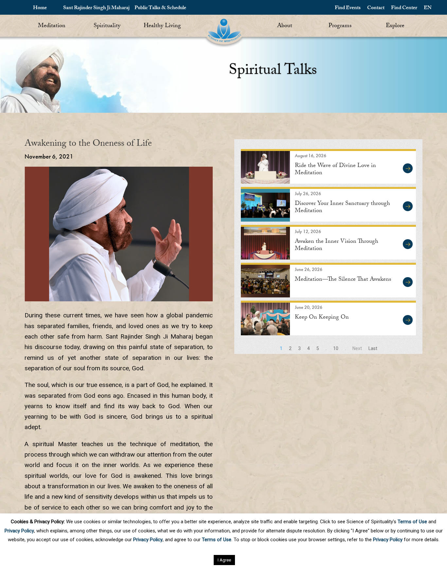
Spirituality (107, 26)
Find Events (348, 8)
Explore (395, 26)
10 (335, 348)
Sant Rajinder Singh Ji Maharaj (96, 8)
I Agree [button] (224, 560)
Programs (340, 26)
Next (357, 348)
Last (372, 348)
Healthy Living (162, 26)
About (284, 26)
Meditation (51, 26)
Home (40, 8)
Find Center (404, 8)
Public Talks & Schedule (160, 8)
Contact (375, 8)
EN (428, 8)
